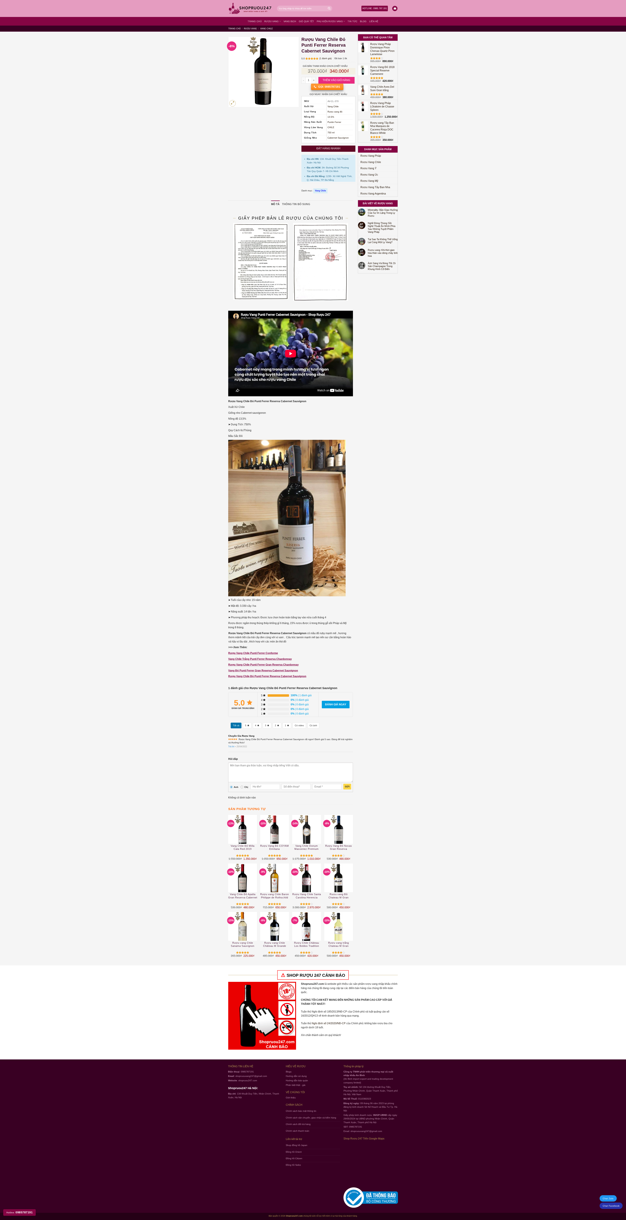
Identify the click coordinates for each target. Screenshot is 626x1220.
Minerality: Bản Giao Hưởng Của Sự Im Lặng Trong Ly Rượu (383, 212)
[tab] (275, 204)
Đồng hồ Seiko (293, 1165)
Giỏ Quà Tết (306, 21)
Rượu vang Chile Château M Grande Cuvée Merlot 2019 (274, 944)
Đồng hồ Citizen (294, 1158)
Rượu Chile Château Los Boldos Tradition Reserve (306, 944)
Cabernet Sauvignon (338, 138)
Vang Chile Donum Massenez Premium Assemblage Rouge (306, 847)
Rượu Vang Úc (369, 174)
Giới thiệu (291, 1097)
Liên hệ (373, 21)
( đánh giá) (325, 58)
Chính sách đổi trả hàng (298, 1124)
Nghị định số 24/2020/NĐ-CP (329, 1023)
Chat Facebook (611, 1206)
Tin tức (352, 21)
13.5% (331, 117)
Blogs (288, 1071)
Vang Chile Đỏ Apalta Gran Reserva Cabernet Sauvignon (242, 896)
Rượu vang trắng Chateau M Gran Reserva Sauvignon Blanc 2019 (338, 944)
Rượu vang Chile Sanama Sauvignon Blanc (242, 944)
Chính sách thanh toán (297, 1131)
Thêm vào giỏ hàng (336, 80)
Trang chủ (255, 21)
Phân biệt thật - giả (295, 1085)
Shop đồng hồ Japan (296, 1145)
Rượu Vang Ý (368, 168)
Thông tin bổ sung (296, 204)
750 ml (331, 132)
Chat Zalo (608, 1198)
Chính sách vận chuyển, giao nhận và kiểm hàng (311, 1117)
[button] (394, 8)
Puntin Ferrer (334, 122)
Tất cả (236, 725)
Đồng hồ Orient (294, 1152)
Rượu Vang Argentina (373, 193)
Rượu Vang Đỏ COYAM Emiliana (274, 847)
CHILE (331, 127)
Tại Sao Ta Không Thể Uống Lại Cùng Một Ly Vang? (383, 241)
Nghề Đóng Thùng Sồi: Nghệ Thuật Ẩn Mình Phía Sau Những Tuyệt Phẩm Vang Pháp (381, 227)
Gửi (347, 786)
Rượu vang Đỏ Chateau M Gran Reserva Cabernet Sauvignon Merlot (339, 896)
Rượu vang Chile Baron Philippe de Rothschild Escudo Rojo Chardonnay (274, 896)
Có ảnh (313, 725)
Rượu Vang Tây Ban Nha (375, 187)
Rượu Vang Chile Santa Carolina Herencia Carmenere (306, 896)
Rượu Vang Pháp (370, 155)
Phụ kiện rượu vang (330, 21)
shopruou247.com (247, 1080)
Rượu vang (271, 21)
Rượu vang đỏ (335, 112)
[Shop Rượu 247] (250, 8)
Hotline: (19, 1212)
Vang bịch (289, 21)
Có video (299, 725)
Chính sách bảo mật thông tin (301, 1111)
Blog (363, 21)
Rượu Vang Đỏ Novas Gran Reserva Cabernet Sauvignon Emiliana (338, 847)
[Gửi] (329, 8)
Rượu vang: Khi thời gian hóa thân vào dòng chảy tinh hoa (383, 253)
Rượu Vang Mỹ (369, 180)
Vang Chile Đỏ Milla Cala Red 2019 (242, 847)
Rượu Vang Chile (370, 162)
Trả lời (231, 746)
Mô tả (275, 204)
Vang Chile (266, 28)
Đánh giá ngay (335, 704)
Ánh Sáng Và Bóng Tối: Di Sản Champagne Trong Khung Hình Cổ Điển (381, 266)
